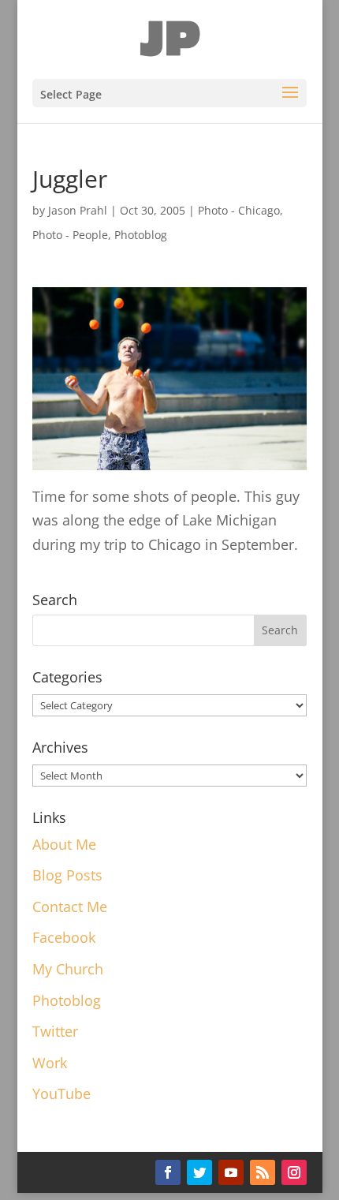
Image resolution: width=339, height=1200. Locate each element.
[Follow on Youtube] (231, 1172)
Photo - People (70, 234)
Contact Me (69, 906)
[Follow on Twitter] (199, 1172)
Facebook (63, 937)
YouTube (61, 1093)
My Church (67, 968)
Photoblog (140, 234)
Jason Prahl (77, 210)
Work (49, 1062)
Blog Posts (67, 874)
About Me (64, 844)
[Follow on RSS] (262, 1172)
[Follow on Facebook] (168, 1172)
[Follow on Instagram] (294, 1172)
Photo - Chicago (239, 210)
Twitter (55, 1031)
